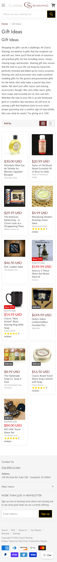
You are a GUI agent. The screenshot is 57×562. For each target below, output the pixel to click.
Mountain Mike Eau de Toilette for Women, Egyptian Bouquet (14, 170)
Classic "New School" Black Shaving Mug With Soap (13, 323)
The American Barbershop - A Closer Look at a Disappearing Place (14, 221)
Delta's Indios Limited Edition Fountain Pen (40, 322)
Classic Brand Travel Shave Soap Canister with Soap (42, 378)
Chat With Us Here (11, 467)
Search (5, 530)
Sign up (45, 513)
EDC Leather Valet (13, 266)
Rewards (5, 533)
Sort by (7, 123)
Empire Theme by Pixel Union (15, 541)
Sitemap (16, 533)
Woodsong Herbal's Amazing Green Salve (42, 219)
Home (5, 24)
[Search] (51, 14)
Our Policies (36, 530)
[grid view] (43, 123)
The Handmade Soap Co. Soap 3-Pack (13, 378)
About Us (23, 530)
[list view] (50, 123)
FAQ (13, 530)
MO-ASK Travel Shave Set (12, 431)
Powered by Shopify (38, 541)
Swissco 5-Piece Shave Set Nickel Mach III (40, 273)
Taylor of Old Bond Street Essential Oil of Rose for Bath (42, 168)
